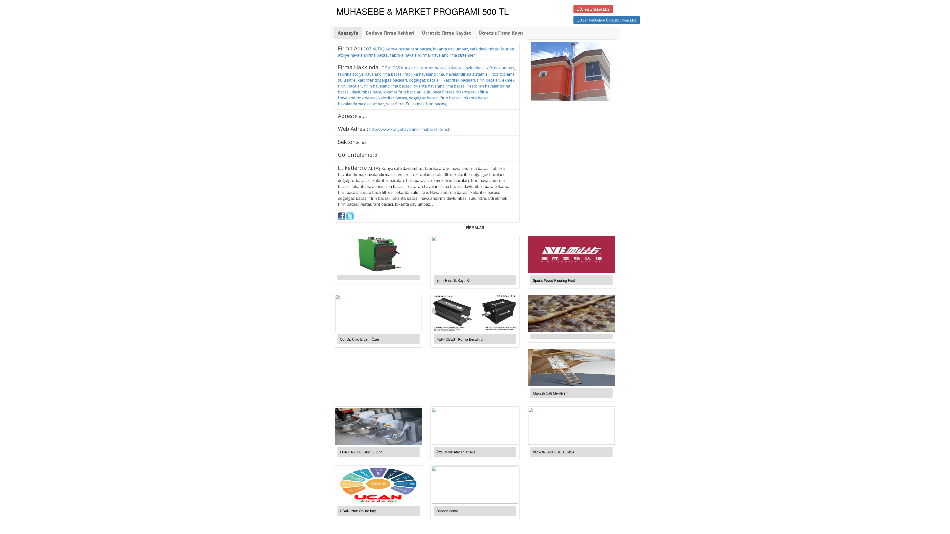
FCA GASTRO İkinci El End (361, 451)
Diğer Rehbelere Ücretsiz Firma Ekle (608, 20)
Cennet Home (447, 510)
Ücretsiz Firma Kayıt (500, 33)
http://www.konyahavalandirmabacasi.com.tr (410, 129)
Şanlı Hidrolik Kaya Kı (453, 280)
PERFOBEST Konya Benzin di (459, 339)
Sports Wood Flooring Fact (554, 280)
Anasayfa (348, 33)
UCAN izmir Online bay (358, 510)
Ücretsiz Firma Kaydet (446, 33)
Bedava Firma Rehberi (390, 33)
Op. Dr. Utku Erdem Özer (359, 339)
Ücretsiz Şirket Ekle (594, 9)
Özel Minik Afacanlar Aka (455, 451)
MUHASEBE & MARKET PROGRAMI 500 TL (422, 11)
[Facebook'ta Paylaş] (341, 215)
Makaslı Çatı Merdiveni (550, 393)
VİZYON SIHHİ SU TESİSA (553, 451)
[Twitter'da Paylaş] (350, 215)
